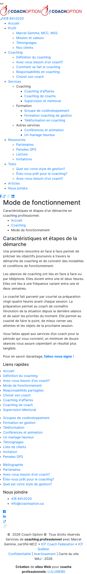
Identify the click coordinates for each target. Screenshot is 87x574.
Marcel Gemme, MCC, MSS (36, 33)
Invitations (24, 159)
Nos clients (24, 47)
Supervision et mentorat (42, 101)
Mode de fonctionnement (22, 385)
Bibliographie (13, 465)
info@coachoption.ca (27, 503)
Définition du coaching (33, 57)
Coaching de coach (18, 405)
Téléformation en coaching (44, 120)
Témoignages (26, 43)
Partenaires (25, 144)
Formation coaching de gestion (48, 115)
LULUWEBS (56, 572)
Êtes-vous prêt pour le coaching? (41, 174)
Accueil (13, 23)
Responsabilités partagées (23, 390)
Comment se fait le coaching (38, 67)
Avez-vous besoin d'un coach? (39, 62)
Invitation (10, 452)
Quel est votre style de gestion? (40, 169)
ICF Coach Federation (57, 544)
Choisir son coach (30, 77)
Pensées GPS (26, 149)
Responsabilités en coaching (38, 72)
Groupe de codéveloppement (46, 111)
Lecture (22, 154)
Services (14, 81)
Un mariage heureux (39, 135)
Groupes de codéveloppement (26, 418)
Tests (12, 164)
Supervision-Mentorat (19, 410)
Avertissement (45, 554)
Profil (12, 28)
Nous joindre (18, 188)
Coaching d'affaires (39, 91)
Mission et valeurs (30, 38)
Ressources (16, 140)
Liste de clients (14, 447)
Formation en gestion (19, 423)
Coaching (15, 52)
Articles (14, 183)
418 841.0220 (13, 18)
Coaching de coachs (40, 96)
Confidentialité (19, 554)
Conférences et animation (44, 130)
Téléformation (13, 427)
